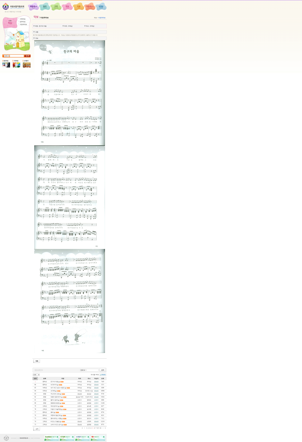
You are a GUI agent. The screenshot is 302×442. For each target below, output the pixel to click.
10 (100, 428)
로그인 (7, 11)
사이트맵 (18, 11)
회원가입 (12, 11)
